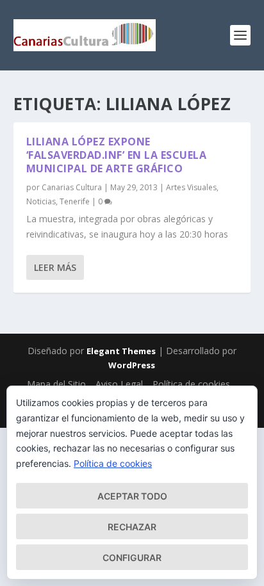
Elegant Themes (121, 351)
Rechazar (132, 526)
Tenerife (75, 201)
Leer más (55, 267)
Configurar (132, 557)
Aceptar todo (132, 496)
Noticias (41, 201)
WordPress (131, 365)
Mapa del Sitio (56, 384)
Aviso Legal (119, 384)
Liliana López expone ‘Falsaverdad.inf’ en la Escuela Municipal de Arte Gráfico (116, 154)
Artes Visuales (191, 187)
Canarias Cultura (72, 187)
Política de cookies (191, 384)
